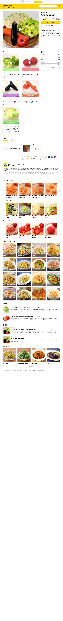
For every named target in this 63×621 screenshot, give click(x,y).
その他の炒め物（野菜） (23, 370)
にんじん (43, 62)
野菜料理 (8, 370)
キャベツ (43, 64)
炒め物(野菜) (14, 370)
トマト (42, 57)
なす (42, 59)
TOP (3, 370)
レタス (42, 54)
